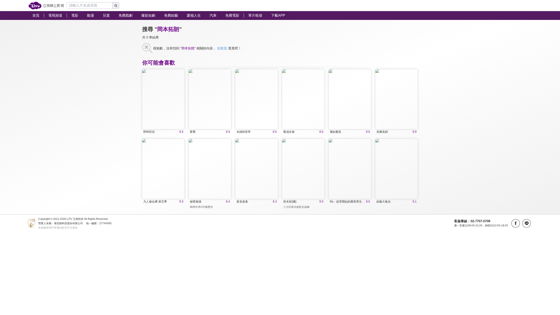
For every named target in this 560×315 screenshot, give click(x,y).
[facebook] (515, 223)
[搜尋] (116, 5)
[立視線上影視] (46, 5)
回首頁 (222, 48)
